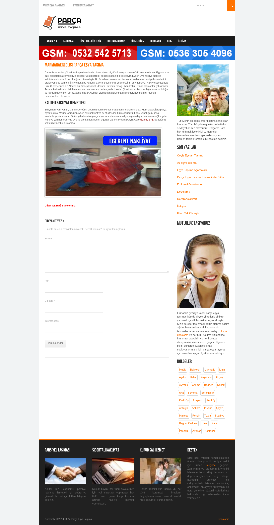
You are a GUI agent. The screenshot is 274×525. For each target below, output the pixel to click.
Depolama (155, 41)
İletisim (182, 41)
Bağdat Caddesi (188, 423)
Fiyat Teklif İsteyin (188, 213)
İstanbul (183, 430)
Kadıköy (184, 400)
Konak (221, 384)
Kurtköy (210, 400)
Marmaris (209, 369)
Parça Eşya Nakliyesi (54, 5)
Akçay (219, 377)
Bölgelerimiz (137, 41)
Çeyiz (219, 408)
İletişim (181, 206)
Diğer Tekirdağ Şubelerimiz (60, 205)
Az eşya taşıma (187, 162)
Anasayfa (52, 41)
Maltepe (183, 415)
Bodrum (208, 384)
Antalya (183, 408)
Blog (169, 41)
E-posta (50, 300)
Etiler (205, 423)
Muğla (182, 369)
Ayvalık (183, 384)
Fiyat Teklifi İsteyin (90, 41)
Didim (193, 377)
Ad (47, 280)
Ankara (196, 408)
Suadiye (219, 415)
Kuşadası (206, 377)
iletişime (213, 465)
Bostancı (210, 430)
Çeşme (196, 384)
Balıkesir (195, 369)
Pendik (196, 415)
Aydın (182, 377)
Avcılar (196, 430)
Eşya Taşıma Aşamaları (192, 170)
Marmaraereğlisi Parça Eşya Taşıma (74, 65)
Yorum (49, 238)
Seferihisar (207, 392)
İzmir (222, 369)
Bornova (192, 392)
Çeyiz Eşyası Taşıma (190, 155)
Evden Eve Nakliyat (83, 5)
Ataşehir (197, 400)
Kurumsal (68, 41)
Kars (214, 423)
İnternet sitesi (52, 321)
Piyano (208, 408)
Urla (181, 392)
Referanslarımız (116, 41)
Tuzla (207, 415)
